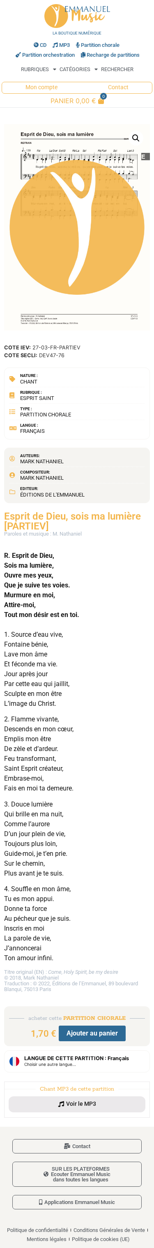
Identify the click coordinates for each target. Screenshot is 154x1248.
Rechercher (117, 69)
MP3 (64, 45)
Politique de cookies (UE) (101, 1239)
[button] (136, 138)
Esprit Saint (37, 398)
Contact (118, 87)
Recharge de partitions (113, 55)
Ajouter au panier (92, 1033)
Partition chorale (100, 45)
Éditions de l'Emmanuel (52, 495)
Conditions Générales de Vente (109, 1230)
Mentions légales (47, 1239)
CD (43, 45)
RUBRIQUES (35, 69)
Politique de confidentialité (37, 1230)
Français (32, 431)
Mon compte (41, 87)
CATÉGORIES (75, 69)
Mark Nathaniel (42, 461)
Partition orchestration (48, 55)
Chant (28, 382)
